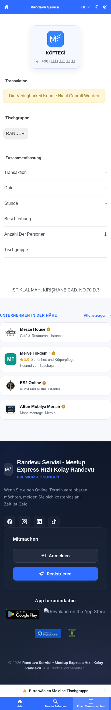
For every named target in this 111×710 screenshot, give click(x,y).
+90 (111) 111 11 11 (58, 61)
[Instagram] (24, 521)
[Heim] (6, 7)
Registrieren (59, 573)
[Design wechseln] (105, 7)
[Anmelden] (96, 7)
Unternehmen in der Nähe (28, 315)
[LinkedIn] (39, 521)
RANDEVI (16, 133)
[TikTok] (54, 521)
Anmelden (59, 555)
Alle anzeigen (95, 315)
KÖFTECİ (55, 53)
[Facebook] (9, 521)
